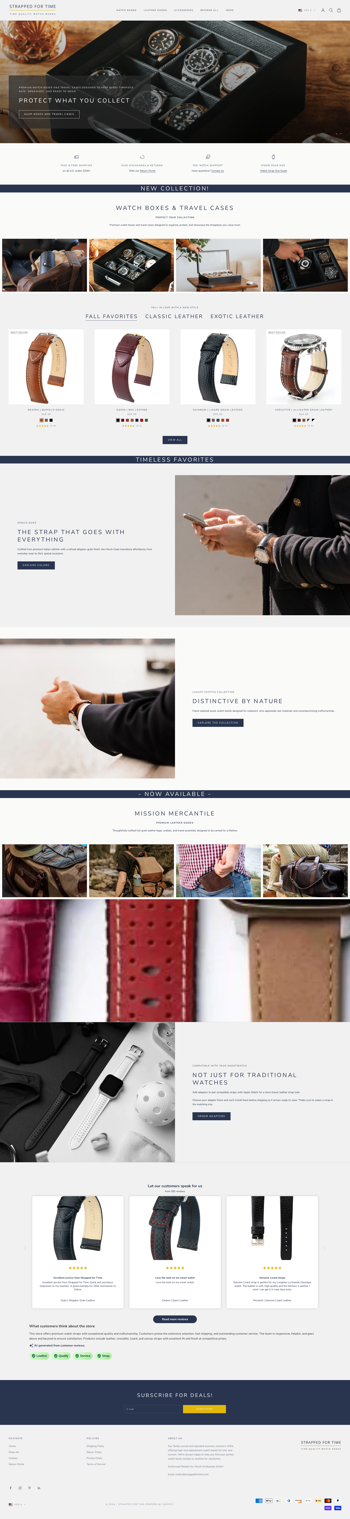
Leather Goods (155, 10)
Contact (13, 1458)
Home (12, 1446)
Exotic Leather (238, 316)
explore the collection (218, 722)
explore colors (36, 565)
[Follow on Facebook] (10, 1488)
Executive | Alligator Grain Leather (303, 409)
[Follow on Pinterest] (29, 1488)
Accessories (183, 10)
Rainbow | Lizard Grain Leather (218, 409)
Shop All (14, 1452)
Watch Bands (126, 10)
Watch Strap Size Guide (273, 171)
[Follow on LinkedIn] (39, 1488)
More (230, 10)
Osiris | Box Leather (131, 409)
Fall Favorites (112, 316)
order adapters (211, 1116)
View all (175, 440)
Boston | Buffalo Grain (46, 409)
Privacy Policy (94, 1458)
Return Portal (147, 171)
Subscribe (204, 1409)
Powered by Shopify (159, 1504)
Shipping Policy (95, 1446)
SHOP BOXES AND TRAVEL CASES (49, 114)
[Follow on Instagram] (20, 1488)
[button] (26, 1248)
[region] (175, 82)
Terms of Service (96, 1464)
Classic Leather (174, 316)
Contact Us (217, 171)
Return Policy (94, 1452)
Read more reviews (175, 1319)
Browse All (210, 10)
